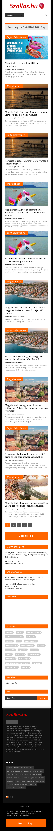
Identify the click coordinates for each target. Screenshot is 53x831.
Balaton (9, 632)
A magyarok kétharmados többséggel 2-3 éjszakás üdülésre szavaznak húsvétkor (25, 455)
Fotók (23, 813)
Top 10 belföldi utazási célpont (17, 663)
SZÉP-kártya (23, 659)
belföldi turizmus (33, 632)
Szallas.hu (19, 654)
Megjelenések (14, 86)
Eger (18, 641)
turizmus (36, 663)
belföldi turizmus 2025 (14, 637)
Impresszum (24, 816)
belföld (19, 632)
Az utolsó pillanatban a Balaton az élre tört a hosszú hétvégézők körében (25, 260)
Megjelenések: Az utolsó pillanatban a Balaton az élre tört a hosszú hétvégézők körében (25, 212)
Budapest (30, 637)
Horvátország (11, 645)
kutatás (41, 645)
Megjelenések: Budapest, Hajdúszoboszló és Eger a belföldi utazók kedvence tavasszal (26, 504)
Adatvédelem (12, 816)
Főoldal (10, 811)
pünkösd (34, 650)
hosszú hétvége (27, 645)
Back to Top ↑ (27, 535)
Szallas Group (34, 654)
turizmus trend (11, 667)
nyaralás (22, 650)
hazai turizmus (30, 641)
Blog (10, 796)
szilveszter (10, 659)
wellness (25, 667)
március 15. (10, 650)
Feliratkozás (32, 813)
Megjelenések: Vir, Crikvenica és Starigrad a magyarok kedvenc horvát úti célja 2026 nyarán (26, 310)
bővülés (9, 641)
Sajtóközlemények (16, 37)
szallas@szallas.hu (17, 563)
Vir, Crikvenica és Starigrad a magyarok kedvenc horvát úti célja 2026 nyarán (24, 358)
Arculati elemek (12, 813)
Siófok (8, 654)
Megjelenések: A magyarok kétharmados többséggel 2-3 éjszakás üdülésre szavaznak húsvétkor (26, 408)
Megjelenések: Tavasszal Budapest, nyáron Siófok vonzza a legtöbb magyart (26, 113)
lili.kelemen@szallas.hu (13, 588)
